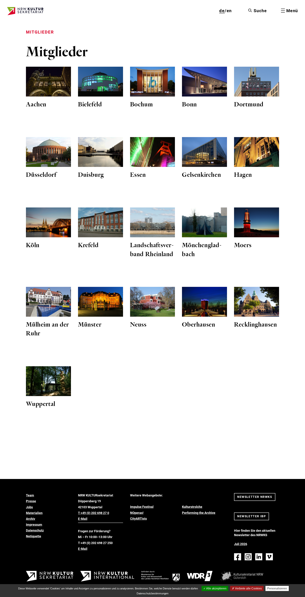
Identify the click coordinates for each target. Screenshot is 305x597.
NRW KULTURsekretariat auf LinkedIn (258, 556)
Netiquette (33, 536)
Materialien (34, 513)
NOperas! (136, 513)
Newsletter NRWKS (254, 497)
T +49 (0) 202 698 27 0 (93, 513)
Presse (31, 501)
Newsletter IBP (251, 516)
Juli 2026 (240, 544)
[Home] (25, 11)
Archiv (30, 519)
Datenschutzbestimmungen (152, 593)
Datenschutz (35, 530)
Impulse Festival (142, 507)
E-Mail (82, 519)
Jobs (29, 507)
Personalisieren (277, 588)
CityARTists (138, 518)
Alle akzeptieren (216, 588)
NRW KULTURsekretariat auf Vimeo (269, 556)
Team (30, 495)
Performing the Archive (198, 513)
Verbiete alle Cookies (248, 588)
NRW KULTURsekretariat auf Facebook (237, 556)
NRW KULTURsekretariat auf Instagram (248, 556)
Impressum (34, 524)
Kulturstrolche (192, 507)
